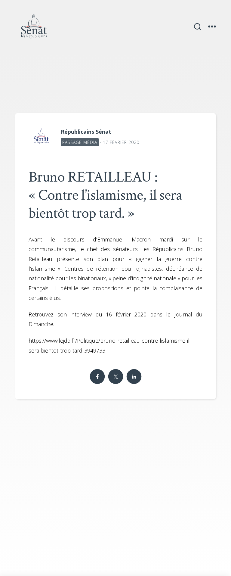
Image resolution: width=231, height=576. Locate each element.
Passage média (79, 142)
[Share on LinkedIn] (133, 376)
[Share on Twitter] (115, 376)
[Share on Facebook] (97, 376)
